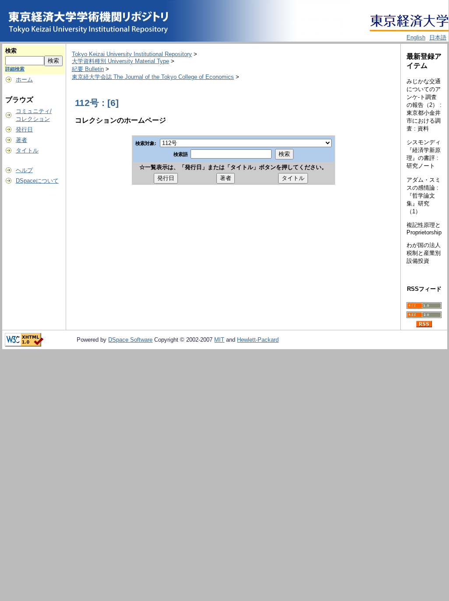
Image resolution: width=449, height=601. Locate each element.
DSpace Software (130, 339)
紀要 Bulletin (88, 69)
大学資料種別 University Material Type (120, 61)
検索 (11, 50)
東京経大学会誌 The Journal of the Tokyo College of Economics (153, 77)
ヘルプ (24, 170)
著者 (21, 140)
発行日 (24, 129)
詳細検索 (15, 68)
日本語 (437, 37)
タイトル (27, 150)
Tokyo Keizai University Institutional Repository (132, 54)
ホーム (24, 79)
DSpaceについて (37, 180)
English (416, 37)
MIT (219, 339)
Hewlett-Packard (258, 339)
